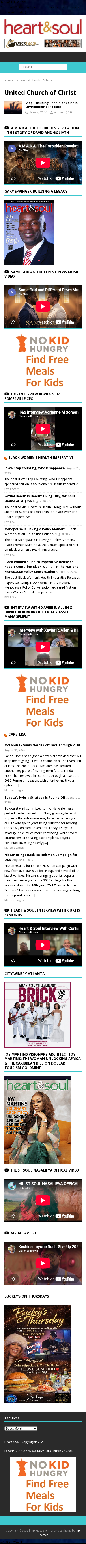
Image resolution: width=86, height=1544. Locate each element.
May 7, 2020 (38, 112)
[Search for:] (43, 67)
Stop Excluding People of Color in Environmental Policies (51, 105)
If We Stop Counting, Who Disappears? (34, 468)
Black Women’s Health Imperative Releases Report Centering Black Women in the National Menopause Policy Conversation (41, 567)
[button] (80, 57)
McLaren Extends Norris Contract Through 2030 (42, 745)
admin (58, 112)
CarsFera (17, 734)
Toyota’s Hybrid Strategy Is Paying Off (34, 797)
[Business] (13, 107)
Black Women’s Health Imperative (40, 457)
